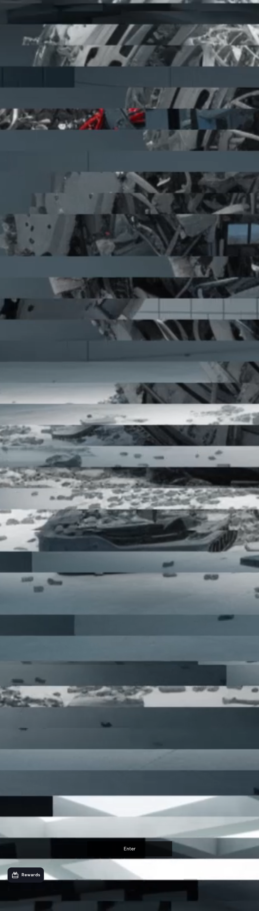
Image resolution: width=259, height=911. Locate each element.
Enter (130, 849)
